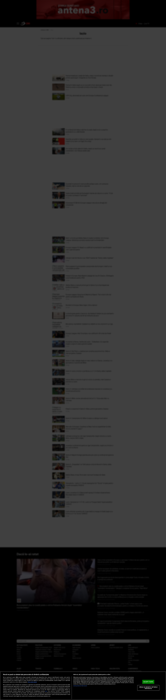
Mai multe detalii (32, 682)
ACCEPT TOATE (148, 682)
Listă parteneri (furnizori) (80, 685)
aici (46, 691)
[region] (83, 686)
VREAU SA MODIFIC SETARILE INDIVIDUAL (148, 687)
